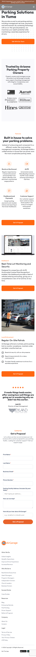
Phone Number (8, 480)
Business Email (8, 471)
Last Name (7, 463)
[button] (32, 7)
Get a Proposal (18, 522)
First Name (7, 454)
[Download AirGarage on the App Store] (23, 651)
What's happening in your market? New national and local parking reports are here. (18, 2)
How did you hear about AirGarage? (14, 511)
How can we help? (9, 498)
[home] (7, 6)
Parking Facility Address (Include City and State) (16, 489)
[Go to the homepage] (9, 543)
